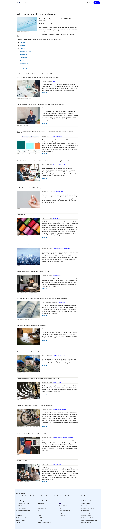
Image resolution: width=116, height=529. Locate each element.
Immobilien (23, 57)
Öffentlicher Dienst (26, 51)
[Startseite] (19, 2)
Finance (22, 48)
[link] (18, 7)
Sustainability (24, 69)
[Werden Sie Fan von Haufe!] (60, 503)
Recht (21, 60)
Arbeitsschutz (24, 63)
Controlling (23, 54)
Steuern (22, 45)
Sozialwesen (23, 66)
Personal (22, 42)
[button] (97, 2)
